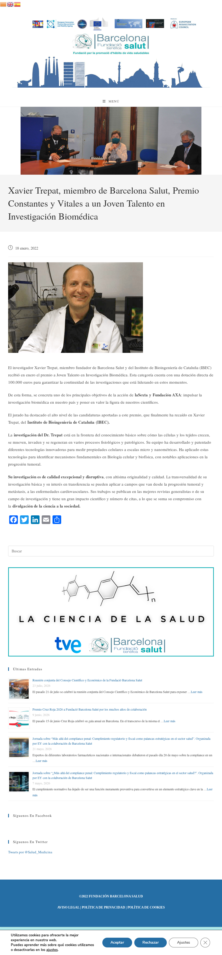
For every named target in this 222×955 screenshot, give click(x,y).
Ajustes (183, 942)
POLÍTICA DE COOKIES (146, 907)
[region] (111, 141)
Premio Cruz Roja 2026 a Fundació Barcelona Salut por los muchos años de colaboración (89, 709)
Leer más (197, 691)
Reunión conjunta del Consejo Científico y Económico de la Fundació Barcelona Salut (87, 680)
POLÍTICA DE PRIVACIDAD (103, 907)
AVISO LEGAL (68, 907)
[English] (10, 3)
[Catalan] (3, 3)
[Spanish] (17, 3)
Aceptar (117, 942)
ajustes (52, 949)
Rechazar (150, 942)
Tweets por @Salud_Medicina (30, 852)
